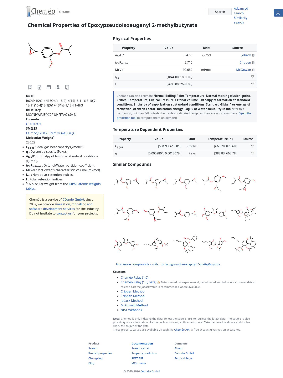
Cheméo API (182, 329)
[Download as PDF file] (39, 87)
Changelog (95, 358)
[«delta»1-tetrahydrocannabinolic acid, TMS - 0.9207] (243, 245)
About (179, 348)
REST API (137, 358)
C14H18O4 (33, 124)
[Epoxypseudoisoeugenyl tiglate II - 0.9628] (185, 184)
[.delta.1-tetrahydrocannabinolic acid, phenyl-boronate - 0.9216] (185, 245)
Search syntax (140, 348)
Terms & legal (184, 358)
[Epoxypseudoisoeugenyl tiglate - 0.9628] (126, 184)
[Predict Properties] (67, 87)
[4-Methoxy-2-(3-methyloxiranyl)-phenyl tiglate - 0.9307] (243, 184)
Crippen (245, 62)
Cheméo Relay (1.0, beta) (138, 282)
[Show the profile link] (277, 13)
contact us (64, 213)
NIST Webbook (131, 310)
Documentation (142, 343)
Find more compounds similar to (168, 264)
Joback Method (132, 300)
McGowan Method (134, 305)
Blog (91, 363)
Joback (246, 55)
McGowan (243, 70)
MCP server (138, 363)
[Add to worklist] (30, 87)
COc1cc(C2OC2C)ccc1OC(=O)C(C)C (50, 133)
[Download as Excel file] (48, 87)
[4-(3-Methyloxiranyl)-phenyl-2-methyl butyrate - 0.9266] (185, 214)
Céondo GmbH (73, 199)
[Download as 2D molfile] (58, 87)
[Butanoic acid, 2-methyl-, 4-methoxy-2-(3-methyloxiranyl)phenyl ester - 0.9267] (155, 214)
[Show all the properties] (252, 77)
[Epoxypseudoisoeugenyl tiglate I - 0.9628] (155, 184)
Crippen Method (133, 291)
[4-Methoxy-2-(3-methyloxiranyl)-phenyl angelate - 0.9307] (126, 214)
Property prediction (144, 353)
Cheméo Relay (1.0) (134, 277)
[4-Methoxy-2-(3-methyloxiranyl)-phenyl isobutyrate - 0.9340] (214, 184)
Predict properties (100, 353)
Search (92, 348)
